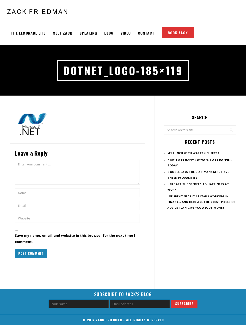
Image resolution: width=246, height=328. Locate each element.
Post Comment (30, 253)
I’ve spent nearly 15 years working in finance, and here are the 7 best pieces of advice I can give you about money (201, 201)
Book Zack (178, 33)
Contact (146, 33)
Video (126, 33)
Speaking (88, 33)
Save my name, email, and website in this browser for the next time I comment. (75, 238)
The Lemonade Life (28, 33)
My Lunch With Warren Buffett (193, 153)
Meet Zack (62, 33)
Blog (108, 33)
